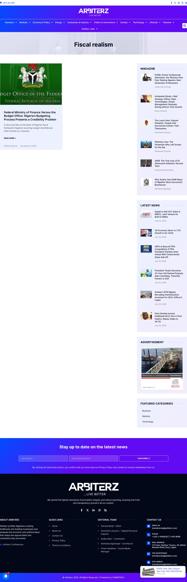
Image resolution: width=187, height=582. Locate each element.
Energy (58, 22)
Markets (23, 22)
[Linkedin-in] (179, 3)
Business (9, 22)
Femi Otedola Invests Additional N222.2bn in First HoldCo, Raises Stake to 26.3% (168, 317)
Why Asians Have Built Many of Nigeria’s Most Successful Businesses (168, 182)
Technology (138, 22)
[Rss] (186, 3)
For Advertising (159, 553)
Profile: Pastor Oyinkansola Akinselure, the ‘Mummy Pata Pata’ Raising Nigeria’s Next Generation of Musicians (169, 79)
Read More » (10, 138)
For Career (157, 562)
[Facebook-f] (171, 3)
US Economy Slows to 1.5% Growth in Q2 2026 (168, 231)
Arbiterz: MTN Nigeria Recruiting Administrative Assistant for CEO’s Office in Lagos (168, 296)
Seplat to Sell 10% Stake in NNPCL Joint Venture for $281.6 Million (167, 214)
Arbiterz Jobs (88, 29)
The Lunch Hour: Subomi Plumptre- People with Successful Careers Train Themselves (167, 124)
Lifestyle (153, 22)
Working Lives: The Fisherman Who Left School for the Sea (168, 144)
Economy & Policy (41, 22)
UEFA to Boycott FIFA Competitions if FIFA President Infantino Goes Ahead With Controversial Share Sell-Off (167, 251)
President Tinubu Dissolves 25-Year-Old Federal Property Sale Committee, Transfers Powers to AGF (169, 274)
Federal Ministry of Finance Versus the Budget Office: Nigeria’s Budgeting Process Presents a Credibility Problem (30, 116)
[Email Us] (148, 526)
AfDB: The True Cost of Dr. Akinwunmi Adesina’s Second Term (169, 163)
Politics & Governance (104, 22)
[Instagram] (182, 3)
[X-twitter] (175, 3)
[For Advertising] (148, 554)
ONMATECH (118, 577)
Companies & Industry (78, 22)
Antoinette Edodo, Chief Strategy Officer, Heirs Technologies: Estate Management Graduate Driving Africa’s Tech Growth (168, 101)
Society (124, 22)
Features (167, 22)
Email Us (156, 525)
